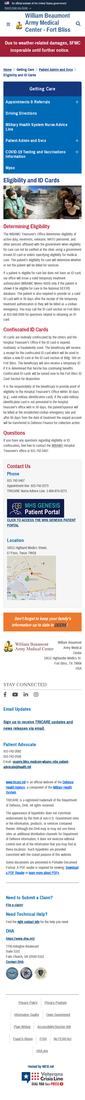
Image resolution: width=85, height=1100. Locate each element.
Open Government (58, 1015)
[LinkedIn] (26, 695)
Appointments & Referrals (28, 101)
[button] (18, 8)
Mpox (10, 167)
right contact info (28, 922)
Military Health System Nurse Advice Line (37, 127)
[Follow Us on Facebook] (5, 695)
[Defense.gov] (12, 973)
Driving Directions (21, 113)
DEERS (60, 625)
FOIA (43, 1039)
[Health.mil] (26, 973)
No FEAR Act (62, 1039)
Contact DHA (15, 962)
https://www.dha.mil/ (20, 938)
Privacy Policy (28, 1003)
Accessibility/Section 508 (54, 1027)
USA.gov (42, 1051)
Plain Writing (22, 1027)
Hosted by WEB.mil (41, 1066)
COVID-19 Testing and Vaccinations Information (36, 154)
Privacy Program (56, 1003)
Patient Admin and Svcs (26, 140)
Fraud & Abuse (23, 1039)
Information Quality (26, 1015)
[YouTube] (15, 695)
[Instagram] (36, 695)
